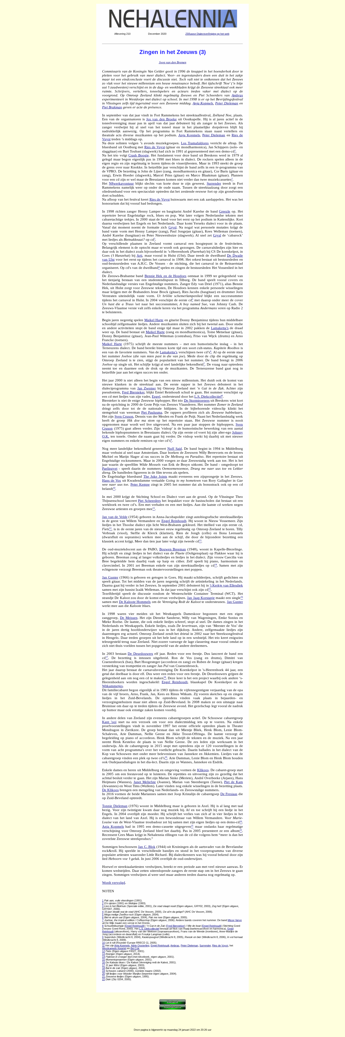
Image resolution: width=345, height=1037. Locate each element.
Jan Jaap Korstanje (201, 598)
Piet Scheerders (149, 501)
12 (103, 951)
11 (103, 945)
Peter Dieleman (226, 103)
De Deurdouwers (140, 654)
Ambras (237, 95)
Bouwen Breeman (172, 549)
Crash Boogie (138, 155)
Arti (139, 255)
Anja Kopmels (203, 103)
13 (103, 954)
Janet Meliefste (145, 782)
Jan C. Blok (146, 847)
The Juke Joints (155, 476)
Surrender (214, 183)
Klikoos (203, 770)
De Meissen (129, 618)
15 (103, 959)
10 (103, 942)
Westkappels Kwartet (114, 948)
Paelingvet (109, 468)
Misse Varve (235, 920)
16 (103, 962)
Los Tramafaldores (195, 143)
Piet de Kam (233, 782)
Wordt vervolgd (113, 882)
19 (103, 970)
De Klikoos (110, 790)
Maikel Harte (153, 320)
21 (103, 976)
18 (103, 968)
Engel (156, 396)
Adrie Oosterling (140, 945)
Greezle (224, 211)
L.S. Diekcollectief (208, 396)
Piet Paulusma (151, 412)
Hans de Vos (111, 480)
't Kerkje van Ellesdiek (226, 585)
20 (103, 973)
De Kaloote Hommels (135, 602)
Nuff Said (174, 448)
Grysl (172, 227)
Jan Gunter (110, 577)
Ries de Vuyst (154, 147)
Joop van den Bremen (172, 62)
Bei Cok (134, 948)
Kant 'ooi (109, 722)
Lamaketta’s (220, 328)
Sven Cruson (124, 416)
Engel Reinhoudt (173, 521)
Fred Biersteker (133, 392)
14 (103, 956)
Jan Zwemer (146, 388)
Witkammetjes (112, 686)
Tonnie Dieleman (114, 806)
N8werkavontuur (121, 183)
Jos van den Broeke (161, 119)
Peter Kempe (140, 484)
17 (103, 965)
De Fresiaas (229, 794)
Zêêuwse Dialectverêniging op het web (207, 33)
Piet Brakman (112, 107)
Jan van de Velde (114, 517)
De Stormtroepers (197, 400)
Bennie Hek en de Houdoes (165, 276)
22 (103, 979)
